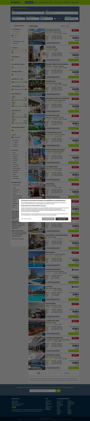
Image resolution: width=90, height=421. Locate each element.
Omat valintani (48, 219)
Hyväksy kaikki (62, 219)
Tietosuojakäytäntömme (26, 218)
